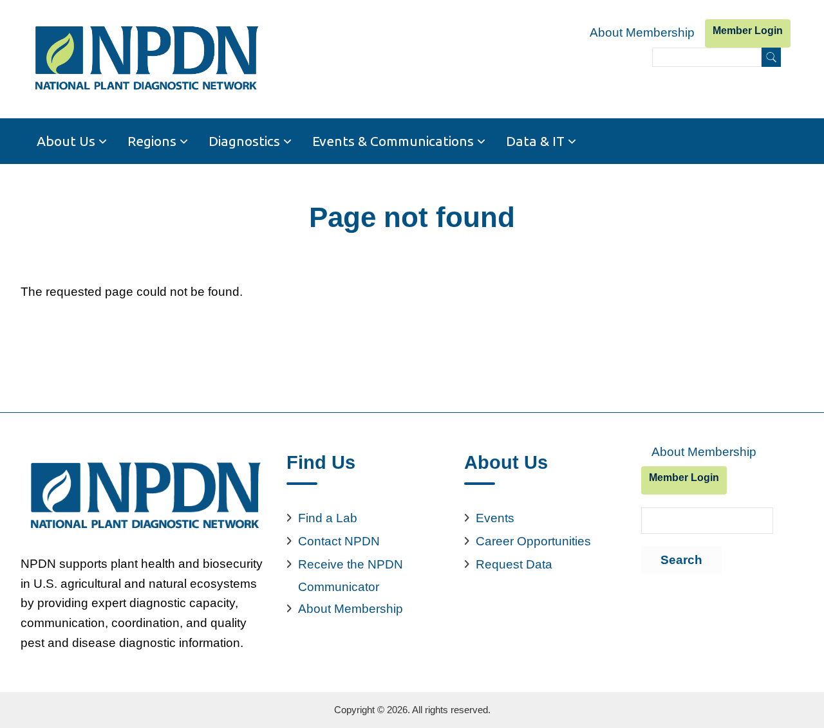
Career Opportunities (533, 541)
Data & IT (535, 141)
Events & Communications (393, 141)
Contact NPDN (339, 541)
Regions (151, 141)
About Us (66, 141)
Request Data (514, 564)
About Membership (642, 32)
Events (495, 518)
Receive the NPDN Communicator (350, 576)
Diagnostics (244, 141)
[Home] (146, 59)
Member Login (748, 30)
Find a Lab (327, 518)
